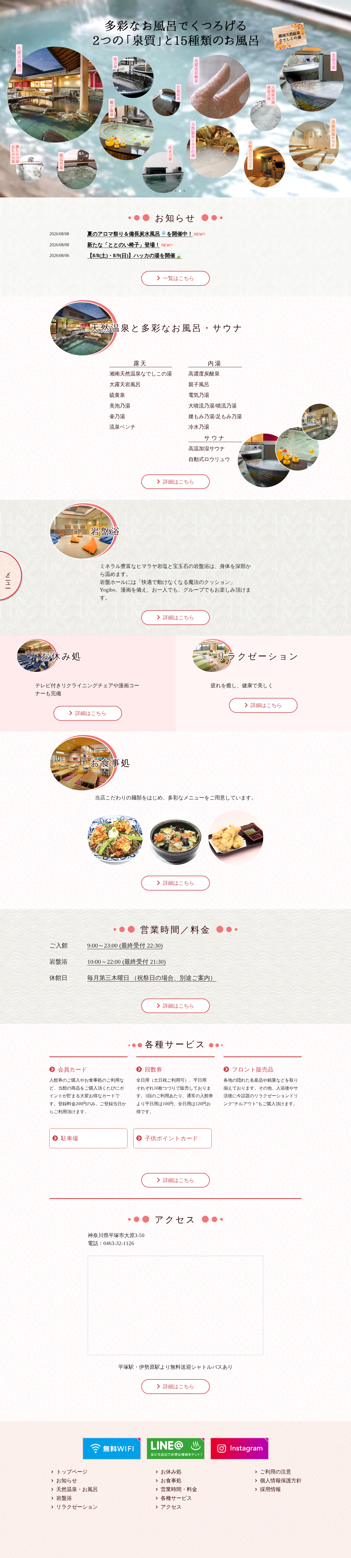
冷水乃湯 (198, 427)
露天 (141, 363)
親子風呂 (198, 384)
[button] (167, 191)
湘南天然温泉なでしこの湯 (140, 374)
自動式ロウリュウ (209, 459)
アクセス (171, 1507)
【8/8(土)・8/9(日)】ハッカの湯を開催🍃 (134, 255)
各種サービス (176, 1498)
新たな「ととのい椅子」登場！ (123, 245)
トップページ (71, 1472)
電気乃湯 (198, 395)
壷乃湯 (117, 416)
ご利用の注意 (275, 1472)
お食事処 (171, 1480)
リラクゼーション (77, 1507)
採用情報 (270, 1489)
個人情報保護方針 (281, 1480)
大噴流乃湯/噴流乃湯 (212, 406)
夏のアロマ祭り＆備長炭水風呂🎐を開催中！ (140, 234)
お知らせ (66, 1480)
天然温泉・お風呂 (77, 1489)
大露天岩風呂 (125, 384)
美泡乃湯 (119, 406)
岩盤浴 (64, 1498)
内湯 (215, 363)
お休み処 (171, 1472)
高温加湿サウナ (206, 448)
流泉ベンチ (122, 427)
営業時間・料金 (179, 1489)
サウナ (215, 438)
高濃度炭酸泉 (204, 374)
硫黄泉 (117, 395)
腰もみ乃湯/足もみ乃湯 (215, 416)
